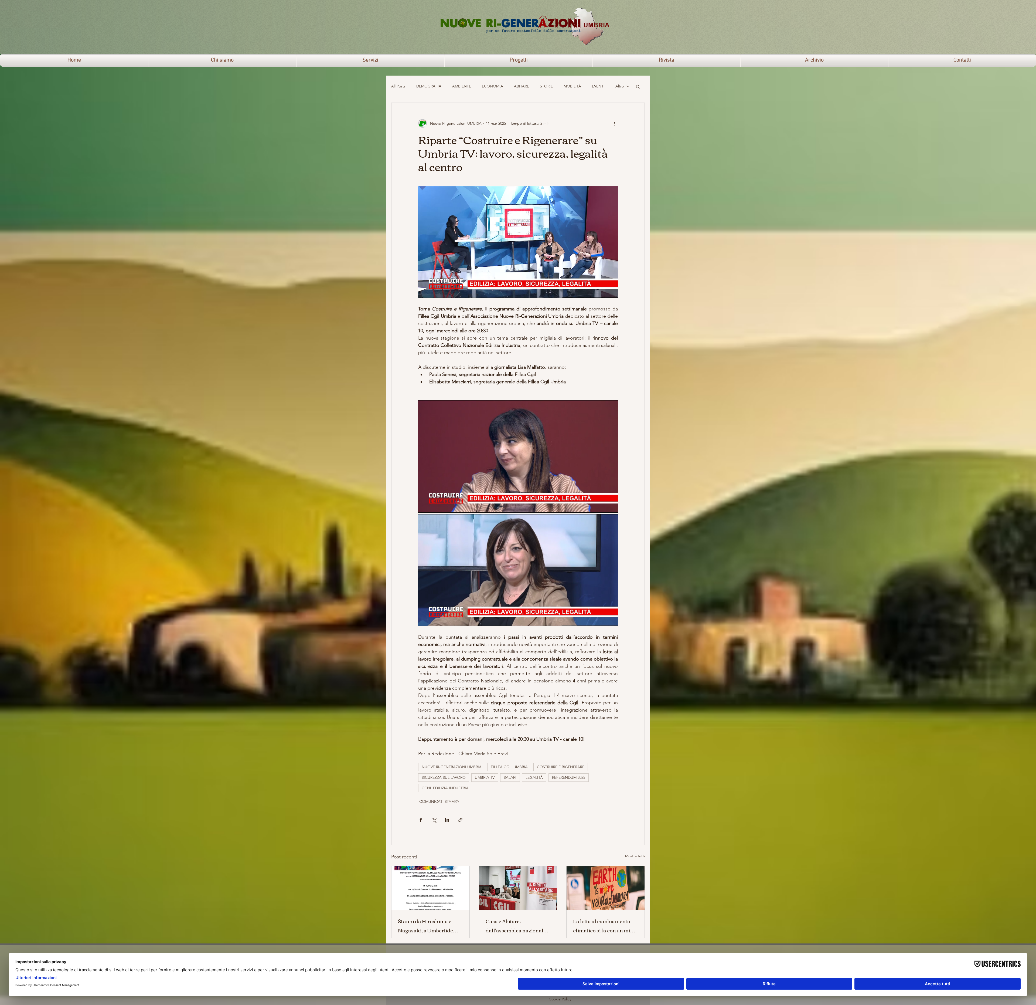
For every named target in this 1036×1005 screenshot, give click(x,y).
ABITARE (521, 86)
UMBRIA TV (485, 777)
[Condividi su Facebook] (420, 820)
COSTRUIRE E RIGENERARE (560, 766)
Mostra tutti (635, 856)
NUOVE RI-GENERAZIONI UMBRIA (452, 766)
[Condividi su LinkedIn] (447, 820)
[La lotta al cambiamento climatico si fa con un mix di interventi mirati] (606, 888)
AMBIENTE (461, 86)
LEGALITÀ (534, 777)
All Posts (398, 86)
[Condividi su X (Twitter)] (434, 820)
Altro (619, 86)
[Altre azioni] (614, 123)
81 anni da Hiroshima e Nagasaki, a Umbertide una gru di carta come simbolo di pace (425, 925)
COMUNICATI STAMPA (439, 801)
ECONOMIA (492, 86)
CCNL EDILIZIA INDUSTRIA (445, 788)
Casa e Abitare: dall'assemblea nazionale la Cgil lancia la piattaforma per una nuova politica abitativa (517, 925)
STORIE (546, 86)
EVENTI (598, 86)
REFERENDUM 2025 (568, 777)
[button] (637, 86)
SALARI (510, 777)
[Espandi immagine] (518, 456)
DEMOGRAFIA (428, 86)
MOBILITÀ (572, 86)
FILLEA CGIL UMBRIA (509, 766)
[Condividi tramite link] (460, 820)
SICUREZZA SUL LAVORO (444, 777)
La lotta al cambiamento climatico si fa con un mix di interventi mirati (603, 925)
